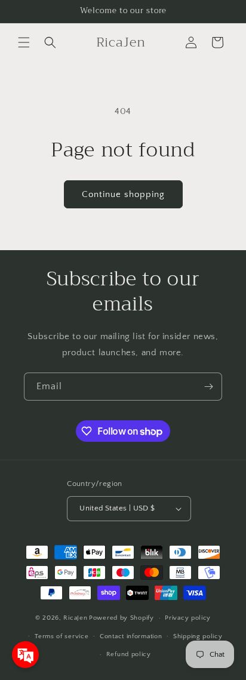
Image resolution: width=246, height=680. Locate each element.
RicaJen (75, 617)
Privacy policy (188, 617)
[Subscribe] (208, 387)
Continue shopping (123, 194)
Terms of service (61, 636)
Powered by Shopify (121, 617)
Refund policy (128, 654)
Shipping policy (198, 636)
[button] (24, 42)
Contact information (131, 636)
